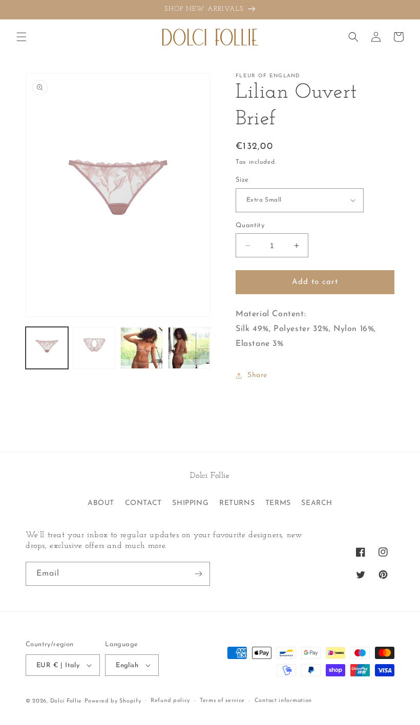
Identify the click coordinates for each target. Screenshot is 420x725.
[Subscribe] (198, 574)
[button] (21, 37)
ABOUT (101, 503)
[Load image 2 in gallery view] (94, 348)
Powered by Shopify (113, 701)
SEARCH (316, 503)
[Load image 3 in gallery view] (141, 348)
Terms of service (222, 701)
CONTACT (143, 503)
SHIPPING (190, 503)
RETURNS (237, 503)
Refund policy (170, 701)
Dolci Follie (66, 701)
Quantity (250, 225)
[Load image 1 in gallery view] (47, 348)
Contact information (283, 701)
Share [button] (257, 375)
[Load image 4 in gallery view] (189, 348)
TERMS (278, 503)
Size (242, 180)
